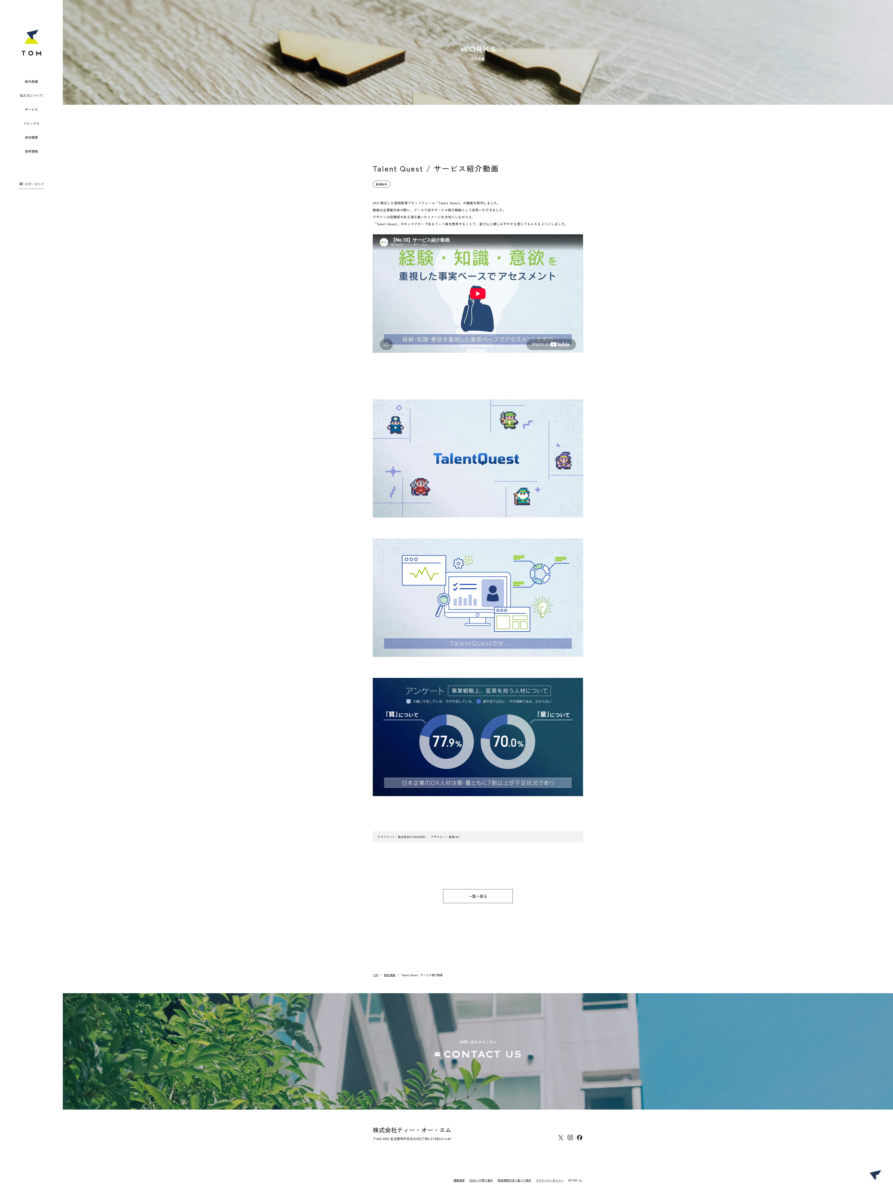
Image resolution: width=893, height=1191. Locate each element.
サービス (31, 109)
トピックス (31, 123)
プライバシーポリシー (550, 1180)
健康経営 (459, 1180)
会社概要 (31, 137)
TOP (375, 975)
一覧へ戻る (478, 896)
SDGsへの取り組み (481, 1180)
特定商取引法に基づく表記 (514, 1180)
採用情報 (31, 151)
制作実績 (31, 81)
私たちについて (31, 95)
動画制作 (381, 184)
